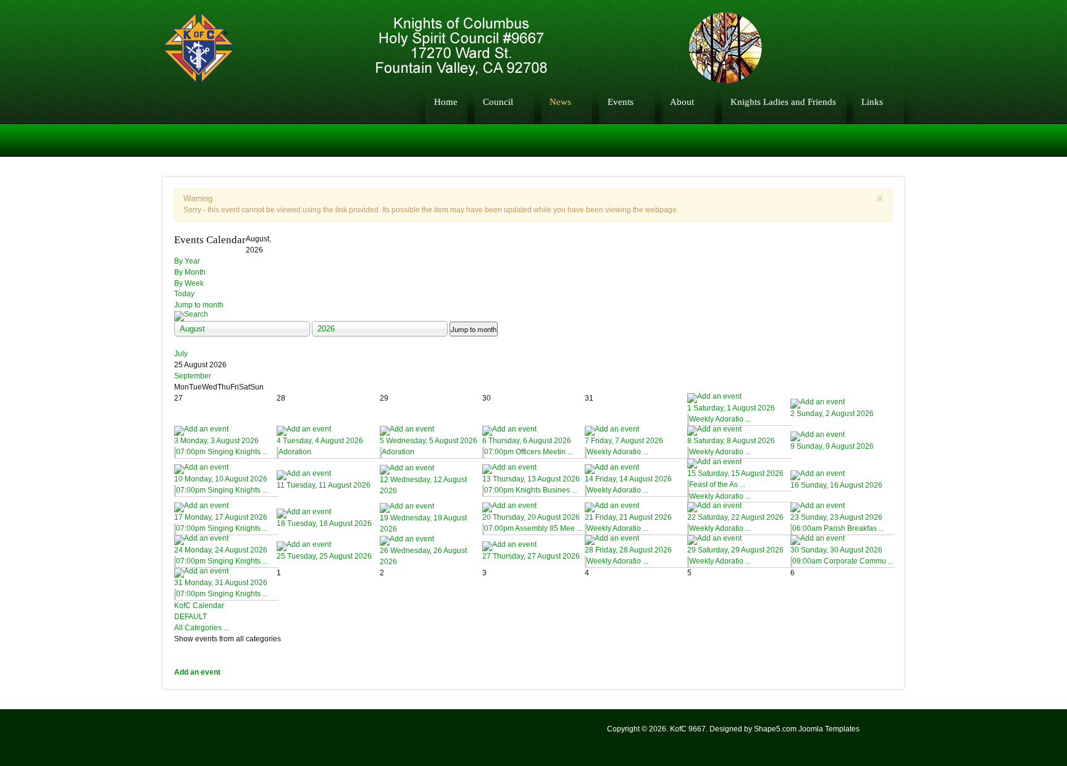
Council (498, 101)
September (192, 376)
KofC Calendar (199, 605)
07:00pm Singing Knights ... (222, 452)
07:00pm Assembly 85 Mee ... (533, 528)
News (560, 101)
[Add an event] (738, 398)
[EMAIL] (868, 239)
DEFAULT (190, 616)
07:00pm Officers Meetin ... (528, 452)
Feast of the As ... (717, 484)
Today (184, 294)
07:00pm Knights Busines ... (530, 490)
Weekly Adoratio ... (720, 419)
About (682, 101)
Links (872, 101)
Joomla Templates (829, 729)
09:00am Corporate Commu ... (842, 561)
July (181, 353)
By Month (190, 272)
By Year (187, 261)
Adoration (294, 452)
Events (621, 101)
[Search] (533, 316)
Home (446, 101)
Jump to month (199, 305)
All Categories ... (201, 627)
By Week (189, 283)
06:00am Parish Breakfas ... (838, 528)
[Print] (882, 239)
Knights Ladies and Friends (783, 101)
